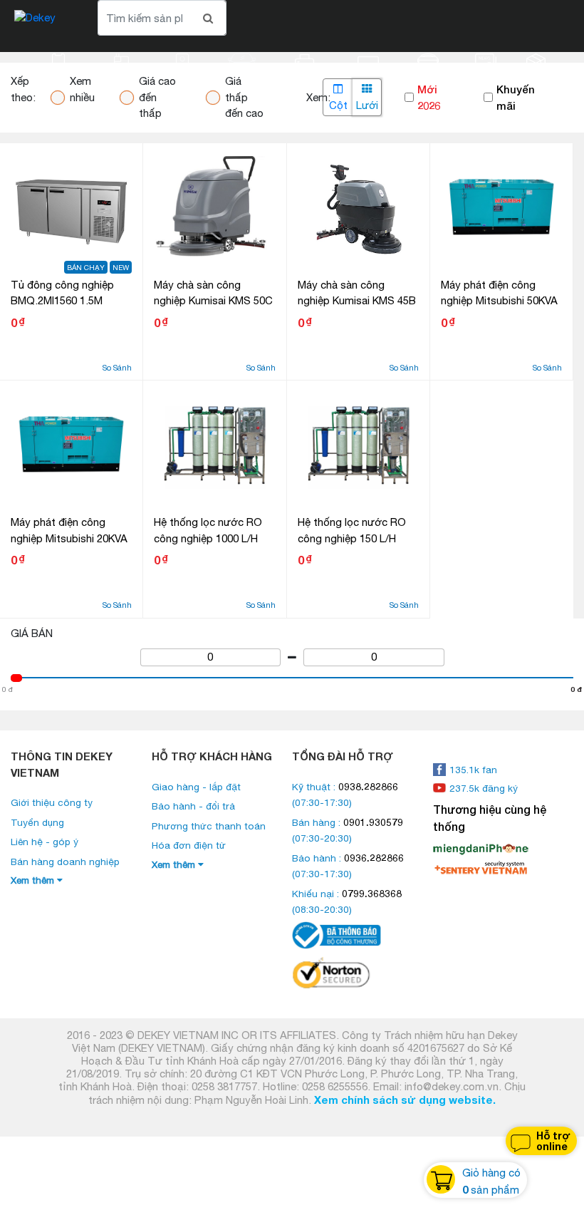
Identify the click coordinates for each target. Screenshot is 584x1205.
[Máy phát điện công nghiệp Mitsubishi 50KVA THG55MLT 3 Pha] (501, 207)
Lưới (367, 105)
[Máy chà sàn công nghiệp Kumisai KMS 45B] (358, 207)
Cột (338, 105)
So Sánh (117, 367)
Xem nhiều (82, 89)
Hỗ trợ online (553, 1140)
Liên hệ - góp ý (44, 841)
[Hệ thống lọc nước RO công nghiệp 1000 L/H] (214, 444)
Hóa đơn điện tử (189, 845)
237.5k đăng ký (483, 788)
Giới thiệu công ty (52, 802)
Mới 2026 (428, 97)
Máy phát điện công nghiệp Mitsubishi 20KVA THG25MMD (69, 538)
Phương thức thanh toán (209, 826)
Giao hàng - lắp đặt (196, 786)
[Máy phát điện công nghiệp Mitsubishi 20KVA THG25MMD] (71, 444)
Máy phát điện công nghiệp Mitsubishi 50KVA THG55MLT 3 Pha (499, 301)
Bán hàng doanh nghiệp (65, 861)
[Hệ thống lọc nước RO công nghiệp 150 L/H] (358, 444)
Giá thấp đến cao (244, 97)
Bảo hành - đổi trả (193, 806)
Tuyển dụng (37, 822)
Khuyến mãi (515, 97)
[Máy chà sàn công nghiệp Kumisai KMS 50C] (214, 207)
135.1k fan (473, 769)
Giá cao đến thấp (157, 97)
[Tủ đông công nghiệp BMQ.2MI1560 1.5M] (71, 207)
